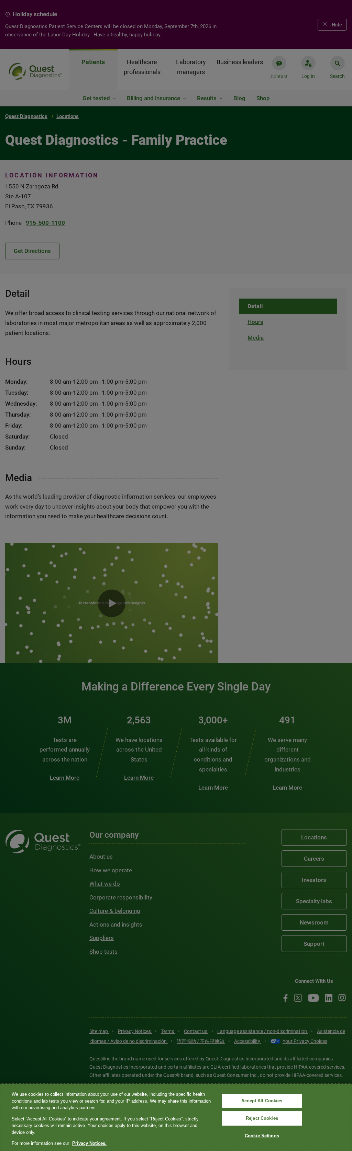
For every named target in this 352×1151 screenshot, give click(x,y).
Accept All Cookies (261, 1100)
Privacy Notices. (89, 1143)
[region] (176, 1117)
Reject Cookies (262, 1118)
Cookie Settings (262, 1135)
